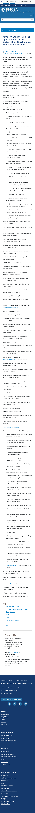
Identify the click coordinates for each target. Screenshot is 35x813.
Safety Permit (10, 612)
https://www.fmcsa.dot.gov (11, 307)
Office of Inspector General (9, 791)
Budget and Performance (8, 778)
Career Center (5, 751)
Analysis (3, 722)
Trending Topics (6, 764)
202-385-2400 (13, 652)
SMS (7, 617)
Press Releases (5, 738)
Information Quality (7, 786)
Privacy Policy (5, 793)
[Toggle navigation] (31, 15)
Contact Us (4, 762)
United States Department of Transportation (15, 5)
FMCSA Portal (5, 724)
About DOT (4, 775)
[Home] (17, 11)
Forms (3, 759)
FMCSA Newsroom (6, 735)
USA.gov (3, 799)
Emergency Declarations (8, 740)
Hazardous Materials (22, 25)
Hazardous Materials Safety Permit (17, 609)
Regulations (10, 25)
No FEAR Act (5, 788)
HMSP (8, 614)
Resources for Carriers (7, 754)
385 (7, 625)
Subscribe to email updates (12, 699)
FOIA (2, 783)
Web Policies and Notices (8, 801)
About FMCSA (5, 714)
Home (3, 25)
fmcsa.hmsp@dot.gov (9, 360)
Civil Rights (4, 780)
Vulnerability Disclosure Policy (9, 796)
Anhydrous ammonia (12, 620)
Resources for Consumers (9, 757)
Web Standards (5, 804)
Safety (3, 719)
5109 (7, 623)
